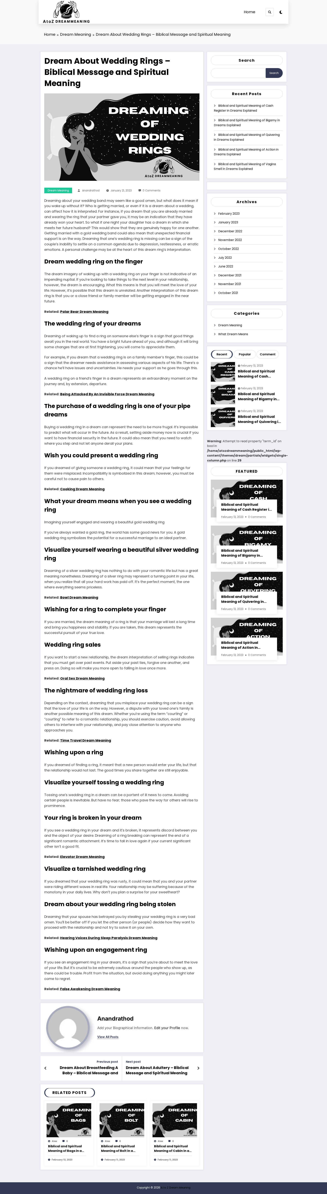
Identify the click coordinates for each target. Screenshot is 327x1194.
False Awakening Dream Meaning (90, 989)
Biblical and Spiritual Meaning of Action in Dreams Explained (246, 152)
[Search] (270, 12)
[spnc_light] (281, 12)
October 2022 (228, 249)
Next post (133, 1061)
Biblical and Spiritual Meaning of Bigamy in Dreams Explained (247, 122)
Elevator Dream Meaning (82, 856)
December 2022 (230, 231)
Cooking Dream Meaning (82, 489)
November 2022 (230, 240)
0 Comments (151, 190)
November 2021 (229, 284)
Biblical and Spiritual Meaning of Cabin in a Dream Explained (171, 1149)
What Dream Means (233, 334)
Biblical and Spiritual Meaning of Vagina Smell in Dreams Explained (245, 166)
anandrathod (91, 190)
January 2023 (228, 222)
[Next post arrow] (198, 1068)
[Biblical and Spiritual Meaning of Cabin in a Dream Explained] (175, 1120)
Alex (54, 1141)
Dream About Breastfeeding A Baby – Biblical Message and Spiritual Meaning (89, 1071)
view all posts (107, 1037)
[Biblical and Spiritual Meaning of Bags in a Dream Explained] (69, 1120)
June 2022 (225, 266)
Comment (268, 354)
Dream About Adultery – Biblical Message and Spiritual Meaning (157, 1070)
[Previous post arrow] (45, 1068)
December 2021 (229, 275)
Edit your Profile (167, 1028)
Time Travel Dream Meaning (85, 740)
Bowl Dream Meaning (79, 597)
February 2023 (229, 213)
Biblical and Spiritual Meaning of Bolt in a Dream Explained (118, 1149)
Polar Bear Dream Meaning (84, 311)
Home (249, 12)
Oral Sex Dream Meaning (82, 678)
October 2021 (228, 293)
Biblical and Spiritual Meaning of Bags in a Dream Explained (65, 1149)
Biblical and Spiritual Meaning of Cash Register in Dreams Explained (243, 108)
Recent (221, 354)
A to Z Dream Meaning (175, 1187)
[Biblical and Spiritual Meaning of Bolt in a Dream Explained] (122, 1120)
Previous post (107, 1061)
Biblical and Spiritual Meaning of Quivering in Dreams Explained (247, 137)
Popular (245, 354)
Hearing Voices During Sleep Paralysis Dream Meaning (108, 937)
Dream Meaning (58, 190)
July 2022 (225, 258)
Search (247, 60)
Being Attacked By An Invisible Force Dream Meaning (107, 394)
